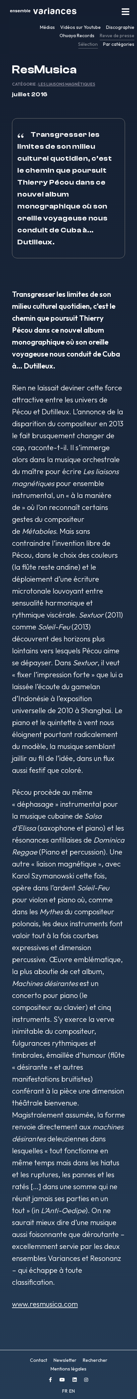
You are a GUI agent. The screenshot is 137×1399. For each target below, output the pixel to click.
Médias (47, 27)
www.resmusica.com (45, 1304)
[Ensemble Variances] (43, 11)
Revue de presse (117, 36)
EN (72, 1391)
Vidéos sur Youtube (80, 27)
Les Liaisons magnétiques (66, 84)
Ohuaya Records (77, 36)
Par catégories (118, 44)
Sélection (88, 44)
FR (65, 1391)
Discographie (120, 27)
